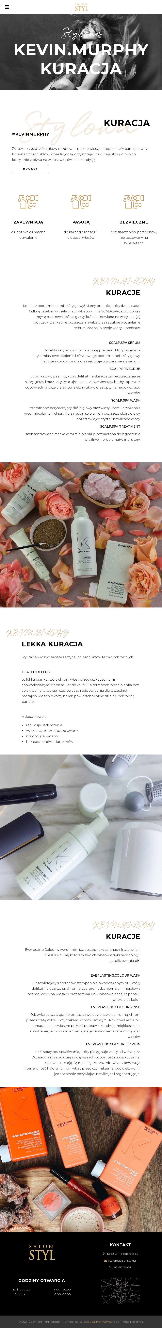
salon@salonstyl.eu (123, 1260)
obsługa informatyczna (99, 1321)
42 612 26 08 (122, 1267)
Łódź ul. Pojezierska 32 (122, 1253)
